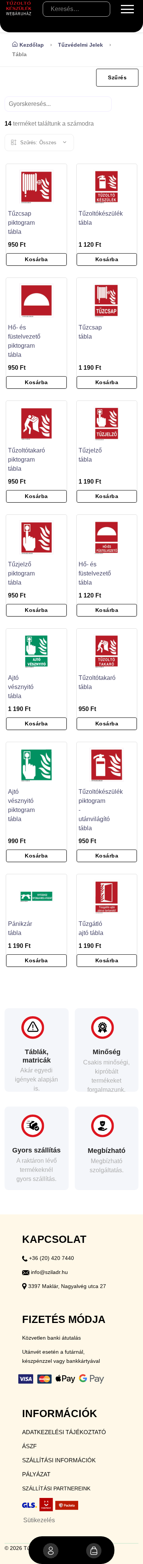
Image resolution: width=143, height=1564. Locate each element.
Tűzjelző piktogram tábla (21, 573)
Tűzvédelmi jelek (80, 45)
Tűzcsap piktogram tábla (21, 222)
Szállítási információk (59, 1460)
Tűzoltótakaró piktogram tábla (26, 459)
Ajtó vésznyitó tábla (21, 687)
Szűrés (117, 77)
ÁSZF (29, 1446)
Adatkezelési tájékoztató (64, 1432)
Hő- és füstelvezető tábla (95, 573)
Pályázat (36, 1474)
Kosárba (36, 259)
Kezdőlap (31, 45)
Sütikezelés (39, 1520)
